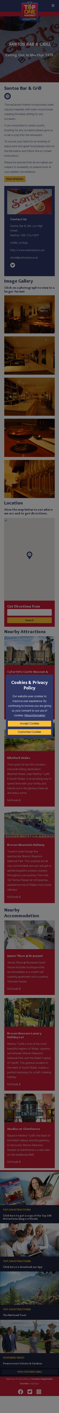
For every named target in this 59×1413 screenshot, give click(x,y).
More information (34, 715)
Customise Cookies (29, 731)
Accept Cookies (29, 723)
